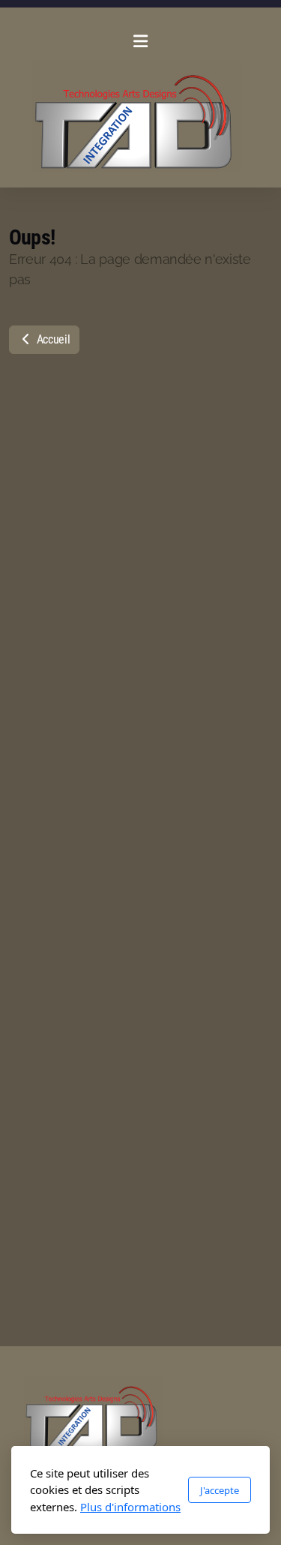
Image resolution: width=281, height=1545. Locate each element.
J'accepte (219, 1490)
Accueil (52, 339)
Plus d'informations (130, 1506)
